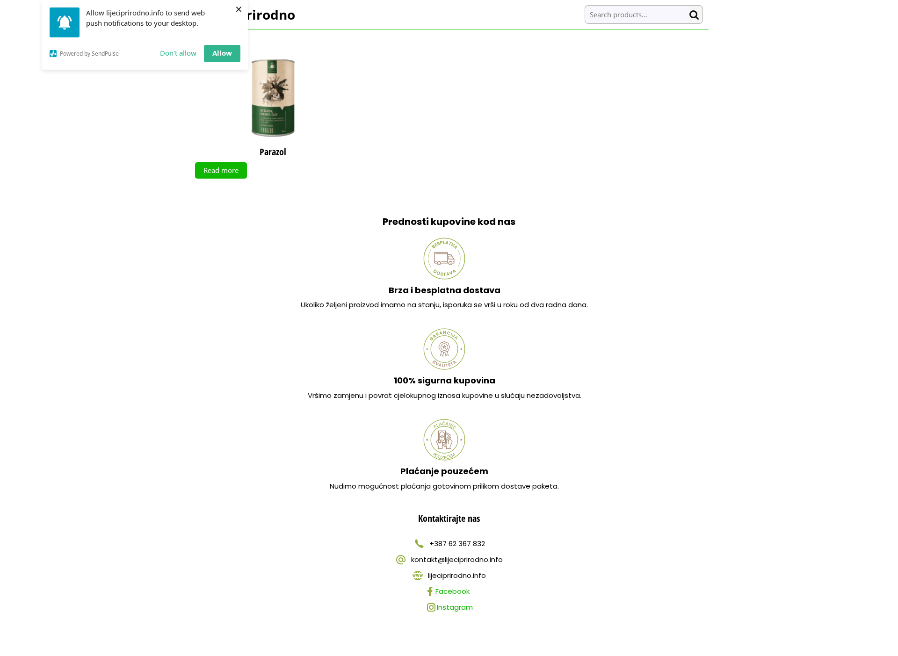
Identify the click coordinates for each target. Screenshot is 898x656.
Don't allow (178, 53)
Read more (221, 170)
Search (695, 15)
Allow (222, 53)
